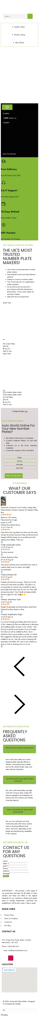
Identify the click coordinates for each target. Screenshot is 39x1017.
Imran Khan (14, 557)
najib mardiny (16, 545)
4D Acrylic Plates (9, 344)
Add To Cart (7, 351)
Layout (5, 861)
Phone (5, 868)
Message (6, 873)
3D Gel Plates (8, 397)
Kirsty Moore (15, 525)
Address (6, 871)
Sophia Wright (17, 614)
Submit (6, 876)
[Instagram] (10, 958)
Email (5, 866)
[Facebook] (4, 958)
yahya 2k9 (13, 575)
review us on (5, 522)
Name (6, 863)
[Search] (30, 16)
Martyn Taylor (16, 599)
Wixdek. (18, 1004)
